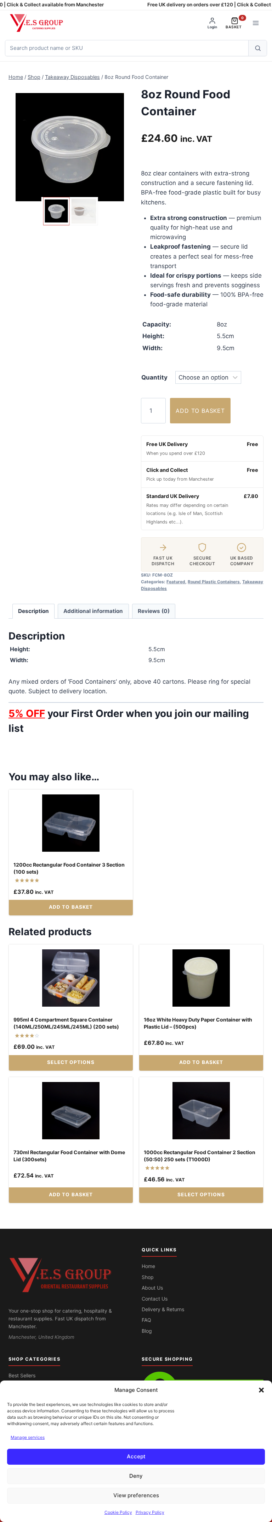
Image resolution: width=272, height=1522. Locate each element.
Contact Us (155, 1299)
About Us (152, 1288)
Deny (136, 1475)
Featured (175, 581)
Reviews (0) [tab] (154, 611)
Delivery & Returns (163, 1309)
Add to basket (200, 410)
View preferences (136, 1495)
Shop (148, 1277)
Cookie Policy (118, 1512)
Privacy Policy (150, 1512)
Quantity (154, 377)
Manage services (28, 1437)
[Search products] (257, 48)
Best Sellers (21, 1375)
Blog (147, 1331)
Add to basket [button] (71, 907)
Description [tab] (33, 611)
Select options (70, 1062)
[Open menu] (255, 22)
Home (148, 1266)
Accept (136, 1456)
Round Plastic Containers (214, 581)
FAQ (146, 1320)
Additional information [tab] (93, 611)
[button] (261, 1390)
